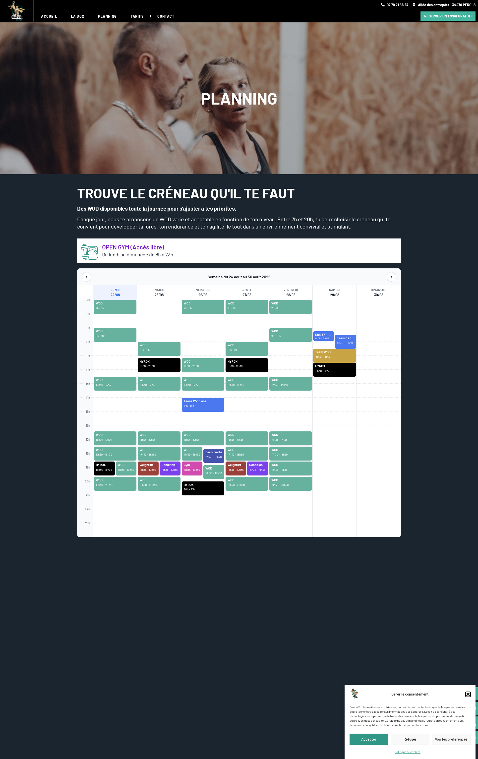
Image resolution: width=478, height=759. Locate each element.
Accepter (368, 739)
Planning (107, 16)
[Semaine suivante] (391, 277)
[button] (468, 694)
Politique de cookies (407, 751)
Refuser (410, 739)
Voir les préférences (451, 739)
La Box (77, 16)
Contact (165, 16)
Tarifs (137, 16)
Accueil (49, 16)
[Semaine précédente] (86, 277)
